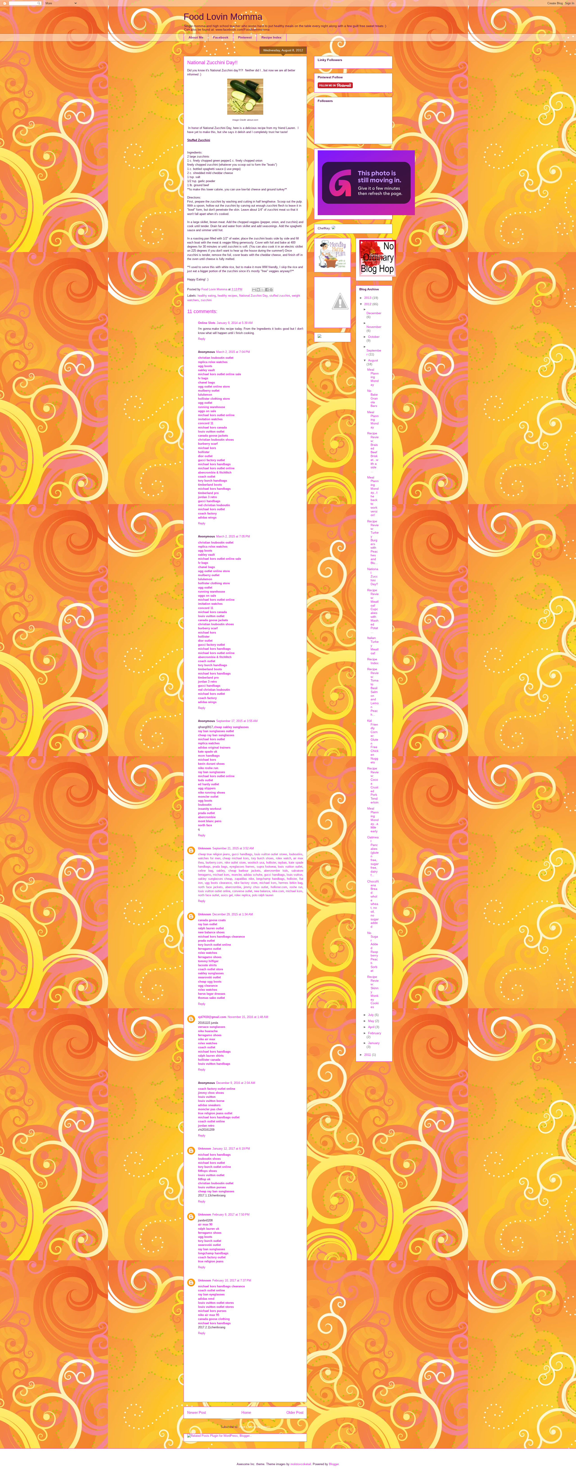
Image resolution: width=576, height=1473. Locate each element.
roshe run (296, 887)
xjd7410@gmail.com (212, 1017)
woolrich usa (256, 862)
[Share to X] (262, 289)
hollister (271, 862)
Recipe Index (271, 37)
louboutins (295, 854)
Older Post (294, 1412)
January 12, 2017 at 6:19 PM (231, 1148)
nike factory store (245, 882)
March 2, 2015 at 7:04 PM (233, 352)
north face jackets (210, 887)
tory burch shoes (262, 858)
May (371, 1021)
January (374, 1043)
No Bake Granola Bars (372, 398)
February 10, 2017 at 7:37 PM (231, 1280)
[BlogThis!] (258, 289)
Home (246, 1412)
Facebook (220, 37)
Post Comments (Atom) (254, 1427)
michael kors (221, 874)
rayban (282, 862)
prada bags (220, 866)
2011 (368, 1054)
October (374, 336)
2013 (368, 298)
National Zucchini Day (253, 295)
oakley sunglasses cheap (215, 878)
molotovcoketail (300, 1464)
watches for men (209, 858)
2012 (368, 304)
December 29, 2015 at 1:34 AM (232, 914)
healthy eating (207, 295)
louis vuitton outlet (290, 866)
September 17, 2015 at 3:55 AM (237, 721)
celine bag (205, 870)
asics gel (227, 895)
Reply (201, 339)
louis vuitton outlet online (214, 891)
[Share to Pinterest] (271, 289)
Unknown (204, 848)
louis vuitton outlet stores (270, 854)
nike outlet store (235, 862)
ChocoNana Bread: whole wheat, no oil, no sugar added (373, 904)
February (374, 1033)
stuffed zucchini (279, 295)
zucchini (206, 300)
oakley (220, 870)
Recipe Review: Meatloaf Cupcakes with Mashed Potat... (373, 611)
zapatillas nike (244, 878)
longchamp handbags (270, 878)
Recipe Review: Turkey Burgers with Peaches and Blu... (373, 542)
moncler (237, 874)
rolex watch (283, 858)
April (371, 1027)
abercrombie (233, 887)
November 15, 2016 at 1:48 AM (248, 1017)
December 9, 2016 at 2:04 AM (235, 1083)
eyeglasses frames (242, 866)
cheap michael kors (236, 858)
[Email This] (254, 289)
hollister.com (279, 887)
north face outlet (208, 895)
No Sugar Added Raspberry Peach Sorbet (372, 951)
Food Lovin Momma (223, 17)
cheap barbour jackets (244, 870)
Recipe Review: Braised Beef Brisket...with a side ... (373, 452)
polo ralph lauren (262, 895)
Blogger (334, 1464)
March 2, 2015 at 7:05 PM (233, 536)
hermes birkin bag (290, 882)
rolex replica (242, 895)
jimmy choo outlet (256, 887)
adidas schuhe (252, 874)
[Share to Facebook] (267, 289)
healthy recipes (227, 295)
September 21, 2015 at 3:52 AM (233, 848)
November (374, 327)
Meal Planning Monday (373, 377)
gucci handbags (242, 854)
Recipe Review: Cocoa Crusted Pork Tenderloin (373, 785)
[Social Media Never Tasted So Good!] (333, 228)
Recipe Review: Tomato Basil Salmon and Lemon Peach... (373, 691)
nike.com (278, 891)
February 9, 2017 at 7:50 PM (231, 1214)
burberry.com (214, 862)
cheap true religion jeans (214, 854)
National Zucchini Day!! (372, 576)
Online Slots (206, 323)
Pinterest (245, 37)
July (371, 1015)
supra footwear (266, 866)
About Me (196, 37)
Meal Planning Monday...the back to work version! (373, 496)
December (374, 313)
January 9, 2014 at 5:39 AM (235, 323)
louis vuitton (294, 874)
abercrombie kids (276, 870)
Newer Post (196, 1412)
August (373, 360)
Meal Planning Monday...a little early (373, 820)
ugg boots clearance (218, 882)
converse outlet (242, 891)
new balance (262, 891)
